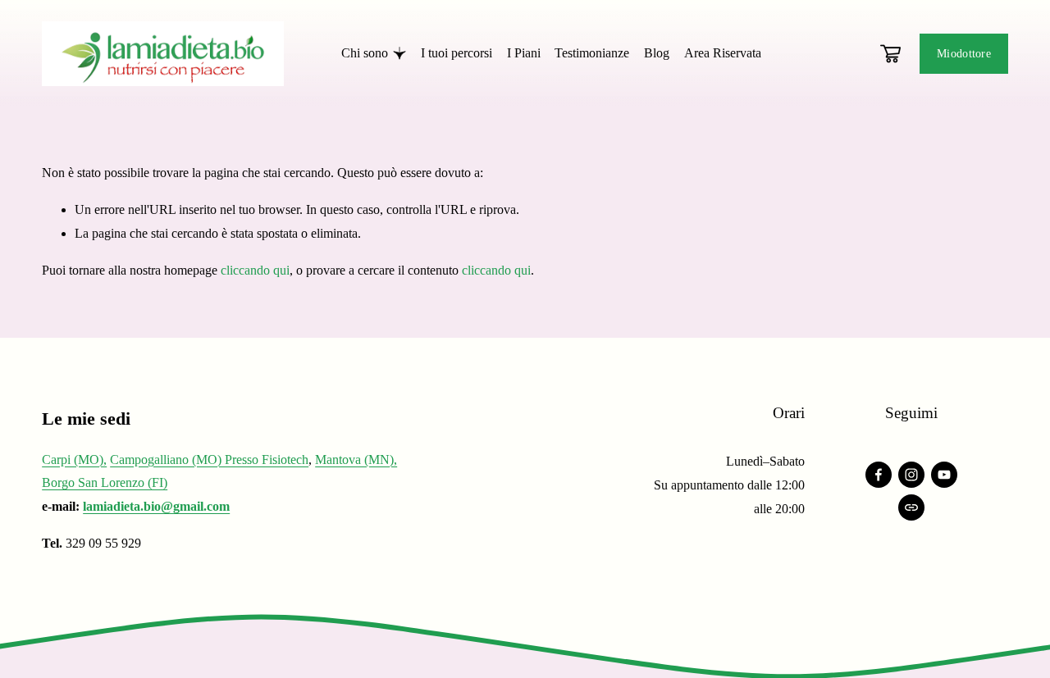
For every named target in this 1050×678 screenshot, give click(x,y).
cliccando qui (255, 270)
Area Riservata (722, 53)
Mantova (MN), (356, 459)
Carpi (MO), (74, 459)
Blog (656, 53)
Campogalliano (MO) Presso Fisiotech (209, 459)
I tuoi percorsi (456, 53)
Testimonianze (592, 53)
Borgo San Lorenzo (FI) (104, 482)
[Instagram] (911, 475)
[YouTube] (944, 475)
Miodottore (964, 53)
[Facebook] (878, 475)
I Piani (524, 53)
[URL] (911, 507)
